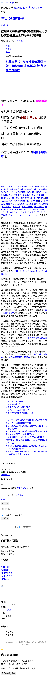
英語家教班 (39, 207)
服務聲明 (25, 645)
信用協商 (5, 570)
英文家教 (20, 204)
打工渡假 (17, 195)
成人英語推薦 (32, 201)
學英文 (23, 212)
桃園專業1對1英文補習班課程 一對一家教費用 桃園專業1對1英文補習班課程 (26, 66)
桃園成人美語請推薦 (14, 402)
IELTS (22, 215)
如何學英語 (5, 198)
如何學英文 (41, 195)
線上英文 (28, 210)
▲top (3, 499)
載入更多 (5, 504)
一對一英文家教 (16, 189)
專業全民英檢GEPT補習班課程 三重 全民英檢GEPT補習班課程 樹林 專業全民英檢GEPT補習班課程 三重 (26, 440)
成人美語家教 (26, 198)
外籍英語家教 (6, 195)
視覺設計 (20, 41)
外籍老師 (30, 192)
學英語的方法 (6, 215)
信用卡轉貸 (5, 567)
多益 (33, 195)
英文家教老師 (31, 204)
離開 (13, 673)
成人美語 (15, 198)
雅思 (12, 210)
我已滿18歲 (6, 673)
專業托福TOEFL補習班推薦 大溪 (19, 413)
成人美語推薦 (39, 198)
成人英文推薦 (19, 201)
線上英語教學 (38, 210)
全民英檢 (26, 195)
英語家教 (16, 207)
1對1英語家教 (34, 187)
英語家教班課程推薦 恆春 (19, 357)
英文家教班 (43, 204)
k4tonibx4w (5, 475)
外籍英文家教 (41, 192)
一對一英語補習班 (17, 192)
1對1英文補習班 (20, 187)
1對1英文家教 (6, 187)
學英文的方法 (33, 212)
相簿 (8, 46)
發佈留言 (5, 518)
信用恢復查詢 (6, 576)
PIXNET (11, 642)
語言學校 (19, 210)
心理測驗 (19, 495)
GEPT (16, 215)
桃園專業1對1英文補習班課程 (18, 407)
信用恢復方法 (6, 573)
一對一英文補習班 (32, 189)
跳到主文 (5, 25)
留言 (25, 488)
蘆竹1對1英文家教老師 (37, 338)
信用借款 (5, 579)
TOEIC (29, 215)
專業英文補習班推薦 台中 (23, 271)
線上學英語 (14, 212)
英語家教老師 (27, 207)
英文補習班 (6, 207)
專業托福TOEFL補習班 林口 (17, 410)
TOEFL (37, 215)
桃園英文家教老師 (13, 404)
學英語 (43, 212)
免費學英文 (11, 204)
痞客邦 (19, 488)
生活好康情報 (12, 18)
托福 (41, 201)
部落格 (8, 49)
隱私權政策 (42, 642)
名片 (8, 52)
